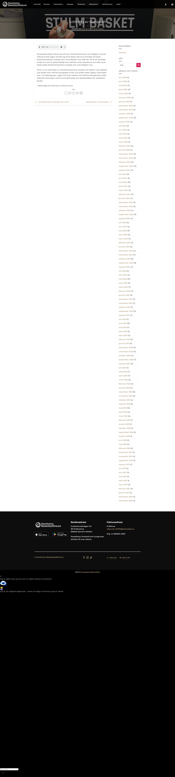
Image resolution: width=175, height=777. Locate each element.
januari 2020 (124, 388)
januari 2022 (124, 295)
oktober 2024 (125, 162)
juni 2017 (122, 472)
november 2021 (125, 303)
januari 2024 (124, 198)
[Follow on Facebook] (84, 557)
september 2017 (126, 460)
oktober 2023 (125, 210)
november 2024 (126, 158)
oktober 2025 (125, 114)
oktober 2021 (124, 307)
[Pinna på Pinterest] (77, 93)
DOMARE (70, 4)
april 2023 (123, 235)
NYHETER (37, 4)
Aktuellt (122, 53)
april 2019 (123, 412)
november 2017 (125, 456)
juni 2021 (122, 323)
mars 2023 (123, 239)
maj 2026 (123, 85)
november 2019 (125, 396)
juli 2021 (122, 319)
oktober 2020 (125, 356)
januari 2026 (124, 102)
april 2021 (123, 331)
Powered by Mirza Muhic (90, 572)
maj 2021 (122, 327)
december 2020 (126, 347)
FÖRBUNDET (93, 4)
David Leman (97, 29)
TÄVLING (46, 4)
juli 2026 (122, 77)
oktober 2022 (125, 259)
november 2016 (125, 501)
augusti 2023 (124, 218)
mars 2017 (123, 485)
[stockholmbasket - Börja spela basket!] (15, 4)
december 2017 (125, 452)
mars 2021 (123, 335)
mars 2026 (123, 94)
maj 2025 (123, 134)
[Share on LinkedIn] (81, 93)
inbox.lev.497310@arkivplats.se (120, 529)
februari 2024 (125, 194)
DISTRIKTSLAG (107, 4)
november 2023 (126, 206)
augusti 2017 (124, 464)
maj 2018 (122, 444)
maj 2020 (123, 372)
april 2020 (123, 376)
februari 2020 (125, 384)
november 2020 (126, 352)
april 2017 (123, 481)
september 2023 (126, 214)
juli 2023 (122, 223)
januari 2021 (124, 343)
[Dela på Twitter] (69, 93)
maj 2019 (122, 408)
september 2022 (126, 263)
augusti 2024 (124, 170)
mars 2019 (123, 416)
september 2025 (126, 118)
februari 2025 (125, 146)
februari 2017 (124, 489)
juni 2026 (123, 81)
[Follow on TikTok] (91, 557)
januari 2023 (124, 247)
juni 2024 (123, 178)
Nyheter (84, 18)
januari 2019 (124, 424)
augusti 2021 (124, 315)
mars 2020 (123, 380)
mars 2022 (123, 287)
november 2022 (126, 255)
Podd (91, 18)
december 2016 (125, 497)
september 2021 (126, 311)
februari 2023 (125, 243)
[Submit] (138, 65)
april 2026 (123, 89)
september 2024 (126, 166)
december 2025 (126, 106)
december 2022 (126, 251)
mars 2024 (123, 190)
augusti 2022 (124, 267)
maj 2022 (123, 279)
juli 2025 (122, 126)
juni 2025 (123, 130)
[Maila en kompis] (73, 93)
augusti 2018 (124, 436)
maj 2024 (123, 182)
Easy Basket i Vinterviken (97, 102)
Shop (118, 4)
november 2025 (126, 110)
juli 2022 (122, 271)
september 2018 (126, 432)
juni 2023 (123, 227)
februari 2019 (124, 420)
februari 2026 (125, 98)
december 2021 (125, 299)
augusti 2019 (124, 404)
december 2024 (126, 154)
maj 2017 (122, 477)
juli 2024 (122, 174)
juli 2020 (122, 368)
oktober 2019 (124, 400)
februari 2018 (124, 448)
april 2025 (123, 138)
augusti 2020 (124, 364)
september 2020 (126, 360)
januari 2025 (124, 150)
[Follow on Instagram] (87, 557)
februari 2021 (124, 339)
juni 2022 (123, 275)
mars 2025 (123, 142)
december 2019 (125, 392)
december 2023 (126, 202)
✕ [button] (0, 576)
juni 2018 (123, 440)
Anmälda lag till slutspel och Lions (53, 102)
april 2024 (123, 186)
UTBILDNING (58, 4)
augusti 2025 (124, 122)
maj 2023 (123, 231)
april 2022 (123, 283)
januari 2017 (124, 493)
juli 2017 (122, 468)
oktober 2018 (124, 428)
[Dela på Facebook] (66, 93)
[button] (166, 4)
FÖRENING (81, 4)
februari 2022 (125, 291)
